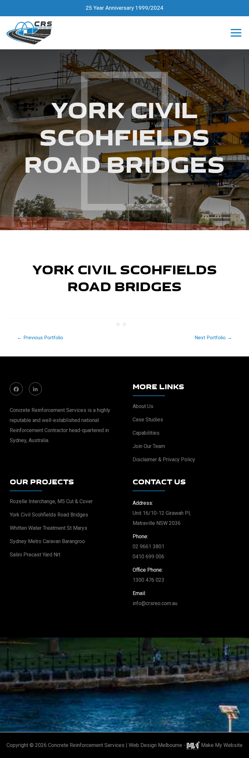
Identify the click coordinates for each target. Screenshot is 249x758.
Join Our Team (149, 446)
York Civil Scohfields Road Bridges (49, 515)
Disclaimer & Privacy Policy (164, 459)
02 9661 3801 (148, 546)
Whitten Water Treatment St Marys (48, 528)
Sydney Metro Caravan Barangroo (47, 541)
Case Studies (148, 419)
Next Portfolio (213, 338)
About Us (143, 406)
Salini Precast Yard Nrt (35, 555)
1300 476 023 (148, 580)
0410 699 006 (148, 556)
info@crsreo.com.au (155, 603)
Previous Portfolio (40, 338)
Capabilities (146, 433)
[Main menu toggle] (236, 32)
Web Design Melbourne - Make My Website (186, 745)
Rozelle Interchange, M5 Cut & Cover (51, 501)
